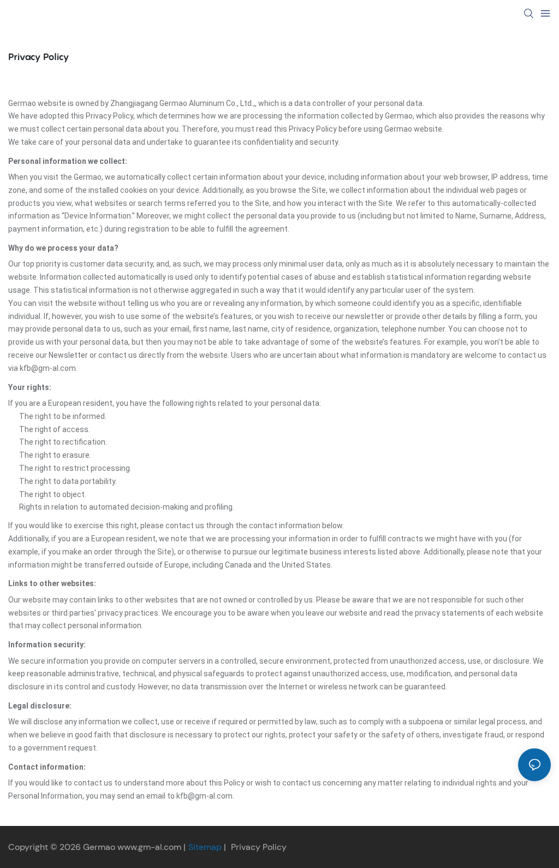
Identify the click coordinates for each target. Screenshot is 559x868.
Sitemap (206, 847)
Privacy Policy (259, 847)
